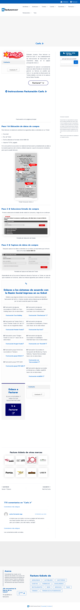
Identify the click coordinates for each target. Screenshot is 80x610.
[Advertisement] (40, 28)
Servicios (58, 587)
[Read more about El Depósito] (31, 472)
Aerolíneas (25, 6)
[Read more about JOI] (31, 460)
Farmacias (71, 6)
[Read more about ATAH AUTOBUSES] (20, 472)
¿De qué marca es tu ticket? (69, 59)
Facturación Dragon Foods (14, 344)
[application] (29, 7)
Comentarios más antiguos (12, 507)
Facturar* (37, 82)
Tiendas (44, 6)
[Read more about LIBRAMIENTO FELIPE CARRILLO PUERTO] (43, 460)
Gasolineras (61, 6)
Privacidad (43, 606)
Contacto (13, 70)
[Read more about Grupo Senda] (9, 460)
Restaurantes (26, 13)
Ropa (48, 587)
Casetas (52, 6)
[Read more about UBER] (43, 472)
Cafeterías (61, 580)
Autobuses (35, 6)
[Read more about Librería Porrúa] (9, 472)
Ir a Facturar (13, 407)
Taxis (35, 13)
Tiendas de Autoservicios (51, 590)
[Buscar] (76, 62)
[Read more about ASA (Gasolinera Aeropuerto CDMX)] (20, 460)
